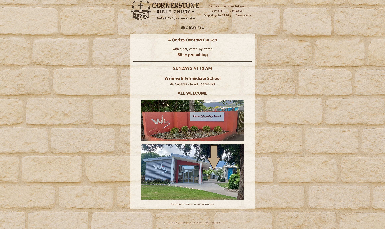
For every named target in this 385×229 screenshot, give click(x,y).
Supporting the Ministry (217, 15)
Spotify (211, 204)
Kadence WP (216, 223)
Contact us (236, 10)
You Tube (200, 204)
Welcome (213, 6)
